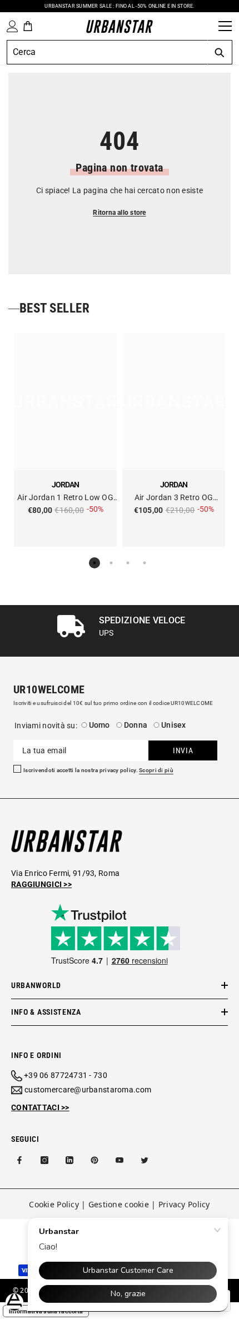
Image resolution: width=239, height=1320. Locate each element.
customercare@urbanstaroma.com (87, 1089)
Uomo (99, 725)
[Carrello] (28, 26)
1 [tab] (94, 562)
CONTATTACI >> (40, 1107)
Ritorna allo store (119, 212)
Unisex (173, 725)
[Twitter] (144, 1160)
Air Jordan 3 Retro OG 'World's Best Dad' (174, 498)
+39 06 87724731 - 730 (65, 1075)
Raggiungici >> (41, 884)
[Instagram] (44, 1160)
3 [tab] (127, 562)
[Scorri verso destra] (229, 631)
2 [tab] (111, 562)
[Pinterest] (94, 1160)
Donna (135, 725)
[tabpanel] (65, 440)
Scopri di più (156, 770)
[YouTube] (119, 1160)
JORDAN (65, 484)
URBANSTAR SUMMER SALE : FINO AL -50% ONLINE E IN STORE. (119, 6)
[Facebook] (19, 1160)
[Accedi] (10, 26)
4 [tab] (144, 562)
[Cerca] (206, 26)
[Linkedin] (69, 1160)
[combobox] (107, 52)
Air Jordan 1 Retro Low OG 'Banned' (65, 498)
